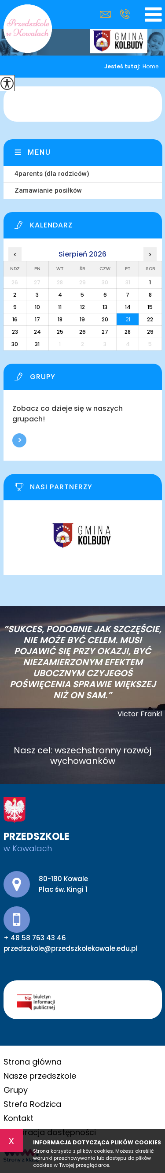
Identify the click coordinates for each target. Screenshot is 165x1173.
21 (127, 319)
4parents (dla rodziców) (52, 174)
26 (82, 331)
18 (60, 319)
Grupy (16, 1089)
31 (37, 344)
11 (60, 307)
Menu (39, 152)
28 (128, 331)
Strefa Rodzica (32, 1104)
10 (37, 307)
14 (128, 307)
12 (82, 307)
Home (150, 66)
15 (150, 307)
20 (105, 319)
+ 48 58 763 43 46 (124, 14)
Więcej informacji (19, 440)
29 (150, 331)
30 (14, 344)
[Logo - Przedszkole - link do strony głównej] (28, 28)
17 (37, 319)
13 (105, 307)
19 (82, 319)
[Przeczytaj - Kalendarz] (88, 227)
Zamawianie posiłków (48, 190)
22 (150, 319)
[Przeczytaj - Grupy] (88, 379)
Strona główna (33, 1061)
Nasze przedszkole (40, 1075)
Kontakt (18, 1118)
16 (15, 319)
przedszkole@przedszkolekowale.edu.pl (107, 14)
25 (60, 331)
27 (105, 331)
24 (37, 331)
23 (15, 331)
